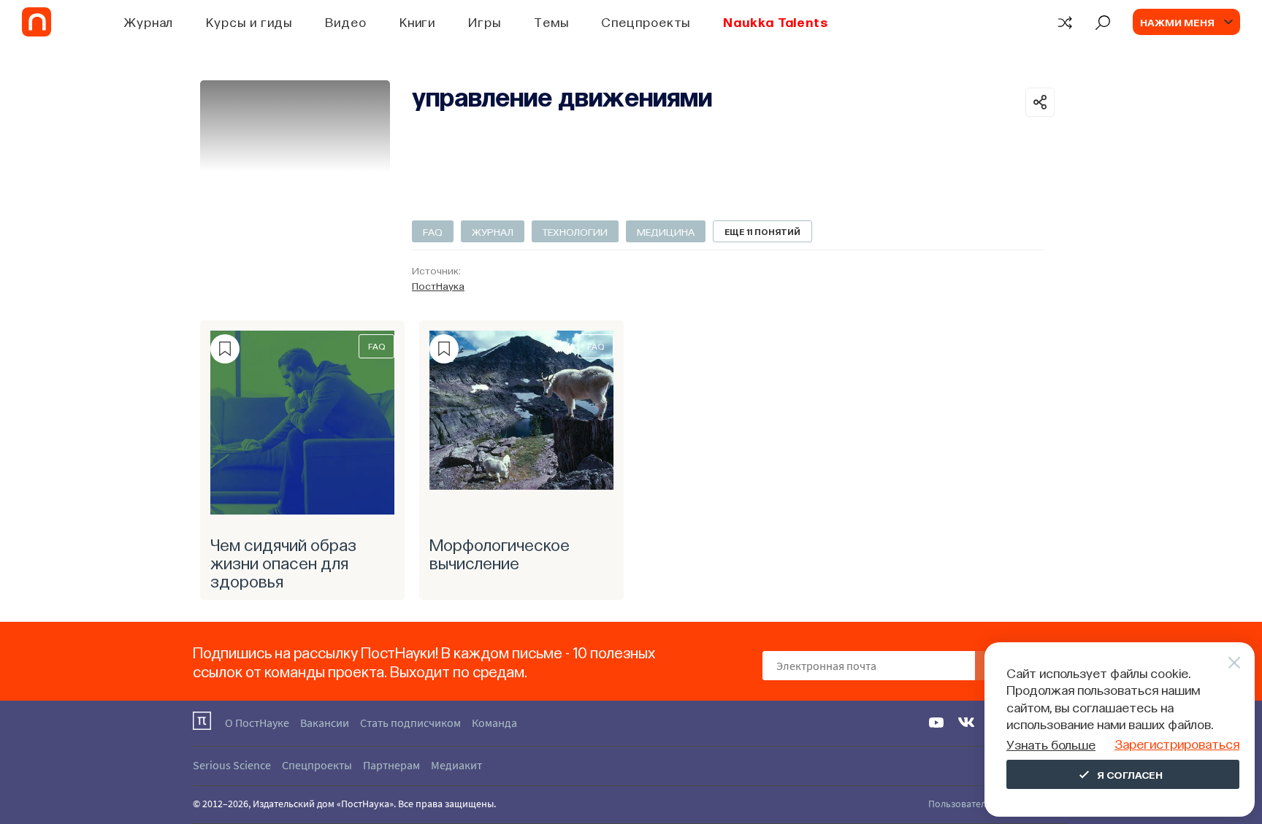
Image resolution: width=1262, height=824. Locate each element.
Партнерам (391, 765)
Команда (494, 722)
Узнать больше (1050, 744)
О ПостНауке (257, 722)
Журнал (148, 21)
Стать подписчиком (410, 722)
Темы (551, 21)
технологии (575, 231)
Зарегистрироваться (1176, 743)
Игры (484, 21)
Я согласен (1130, 774)
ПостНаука (438, 285)
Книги (417, 21)
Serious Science (232, 765)
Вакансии (324, 722)
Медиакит (456, 765)
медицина (666, 231)
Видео (346, 21)
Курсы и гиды (249, 21)
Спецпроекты (645, 21)
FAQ (433, 231)
